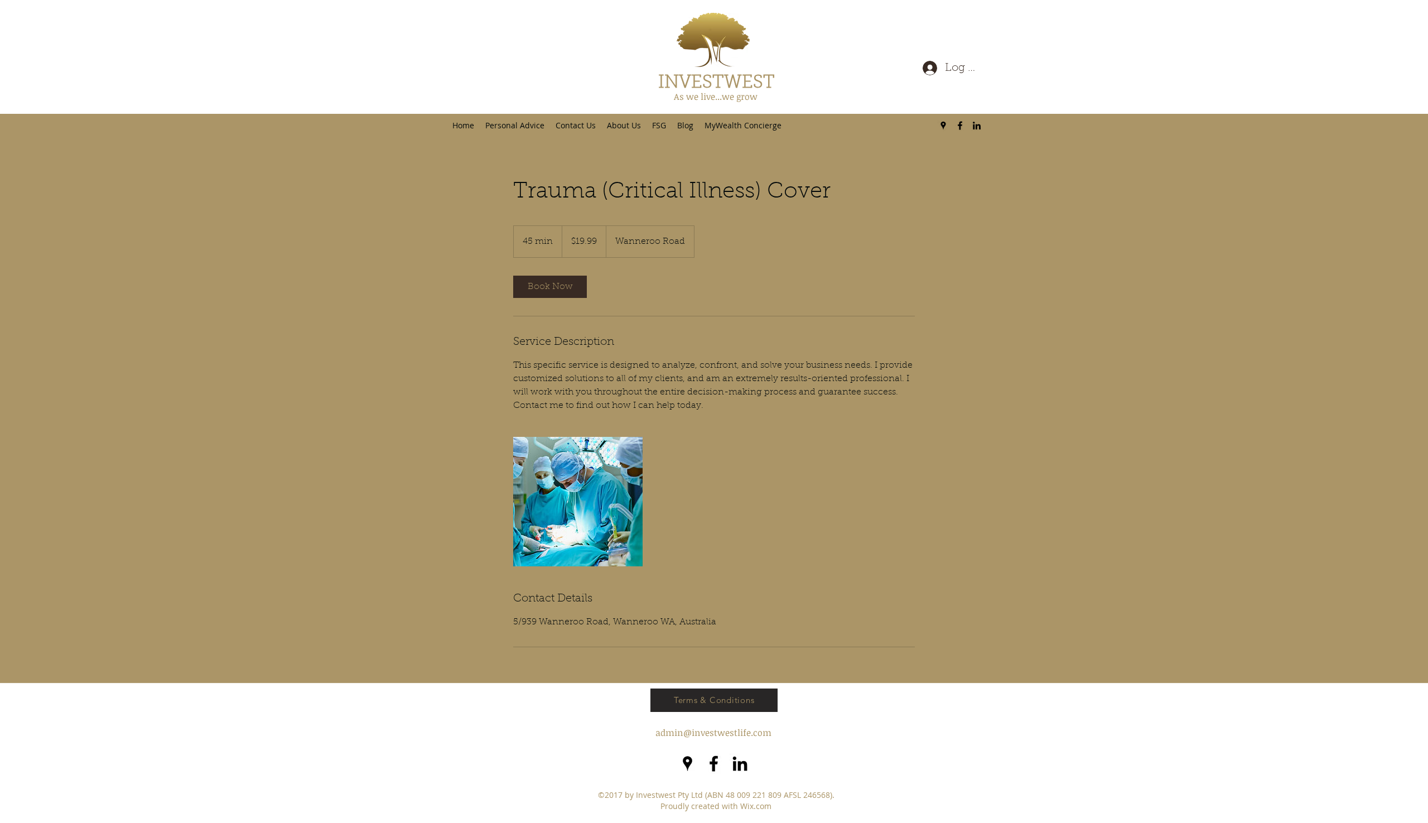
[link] (550, 287)
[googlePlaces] (943, 125)
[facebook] (960, 125)
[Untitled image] (578, 501)
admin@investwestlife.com (713, 732)
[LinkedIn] (976, 125)
